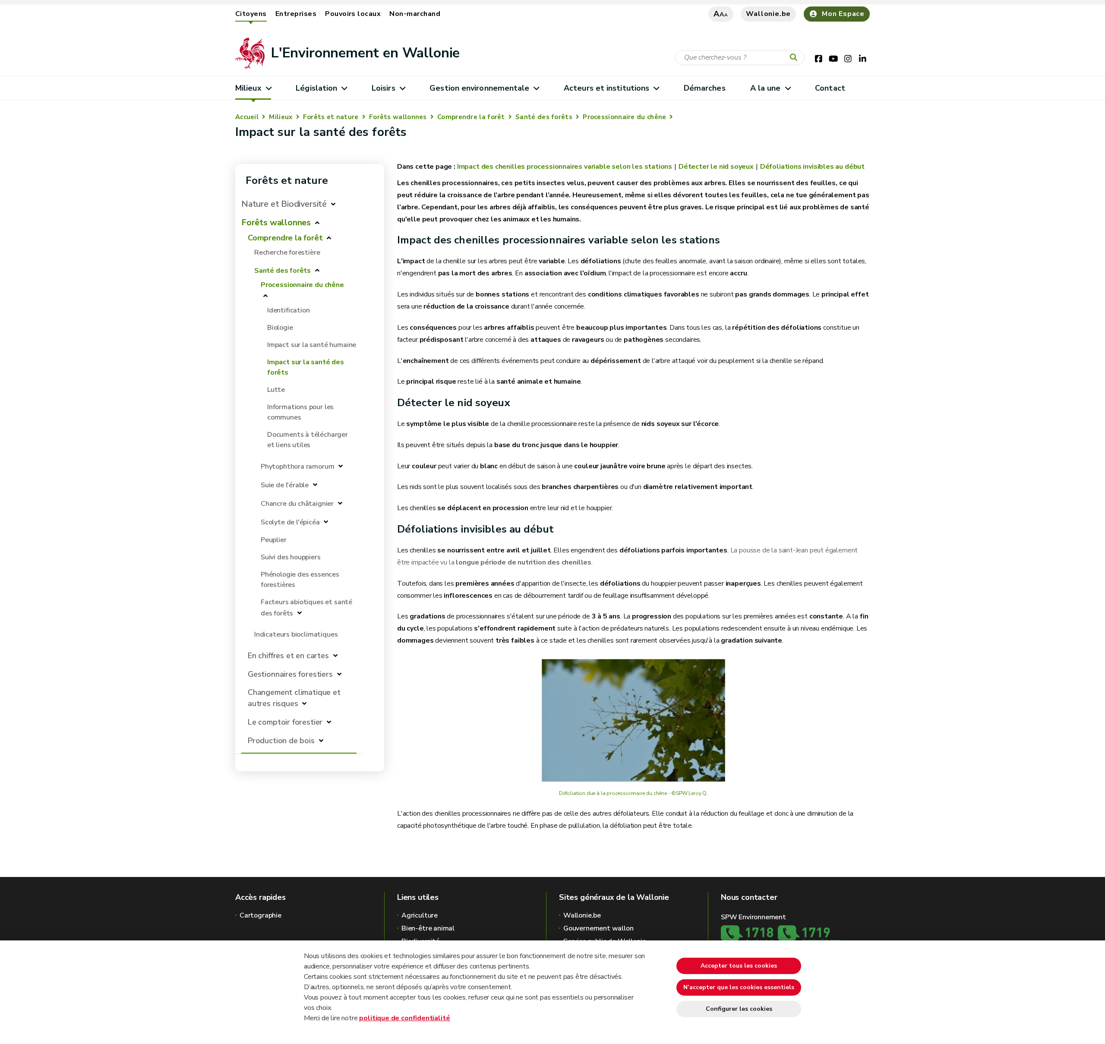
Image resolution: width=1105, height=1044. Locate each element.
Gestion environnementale (479, 88)
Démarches (705, 88)
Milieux (248, 88)
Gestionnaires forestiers (290, 674)
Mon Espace (843, 14)
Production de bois (281, 740)
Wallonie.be (768, 14)
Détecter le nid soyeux (716, 166)
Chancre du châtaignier (298, 503)
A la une (765, 88)
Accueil (247, 117)
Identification (288, 310)
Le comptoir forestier (285, 722)
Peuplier (274, 540)
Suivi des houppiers (291, 557)
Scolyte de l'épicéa (290, 522)
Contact (830, 88)
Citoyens (251, 14)
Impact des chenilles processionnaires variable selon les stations (564, 166)
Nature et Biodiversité (284, 204)
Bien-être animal (428, 928)
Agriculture (419, 915)
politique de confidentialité (404, 1018)
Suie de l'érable (285, 485)
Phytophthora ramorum (297, 466)
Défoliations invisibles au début (812, 166)
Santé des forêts (543, 117)
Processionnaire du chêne (624, 117)
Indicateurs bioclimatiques (296, 634)
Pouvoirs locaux (353, 14)
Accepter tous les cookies (739, 966)
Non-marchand (414, 14)
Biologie (280, 327)
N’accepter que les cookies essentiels (738, 987)
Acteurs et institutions (606, 88)
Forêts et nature (331, 117)
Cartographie (260, 915)
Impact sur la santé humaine (311, 345)
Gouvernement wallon (598, 928)
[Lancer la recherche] (795, 57)
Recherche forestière (287, 252)
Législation (316, 88)
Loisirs (383, 88)
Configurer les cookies (739, 1009)
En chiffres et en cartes (288, 655)
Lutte (276, 389)
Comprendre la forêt (471, 117)
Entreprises (295, 14)
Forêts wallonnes (398, 117)
